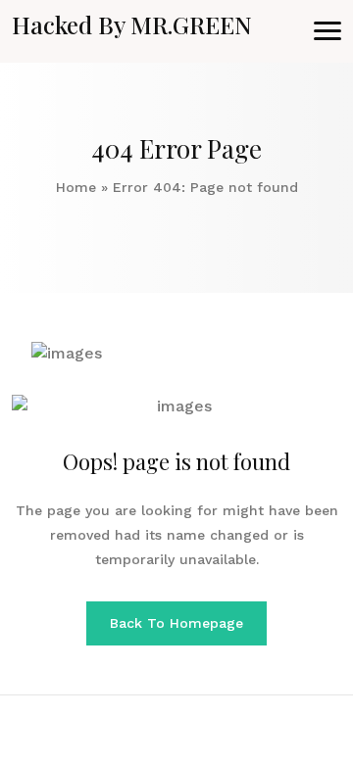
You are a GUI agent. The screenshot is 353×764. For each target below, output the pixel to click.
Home (76, 187)
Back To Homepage (176, 623)
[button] (327, 31)
